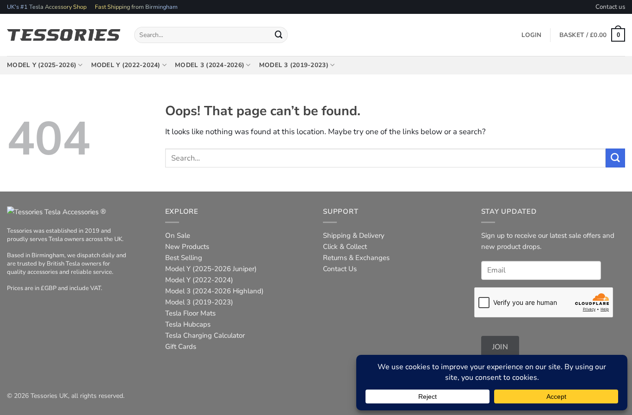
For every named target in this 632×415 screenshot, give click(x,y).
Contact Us (340, 268)
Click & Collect (345, 246)
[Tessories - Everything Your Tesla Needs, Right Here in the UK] (63, 35)
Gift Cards (180, 346)
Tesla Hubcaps (188, 324)
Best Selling (183, 257)
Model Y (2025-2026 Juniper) (211, 268)
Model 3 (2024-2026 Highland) (214, 291)
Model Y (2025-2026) (41, 65)
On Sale (177, 235)
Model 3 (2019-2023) (293, 65)
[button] (592, 35)
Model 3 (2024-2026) (209, 65)
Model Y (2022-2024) (126, 65)
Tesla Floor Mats (190, 313)
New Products (187, 246)
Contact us (610, 6)
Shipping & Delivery (353, 235)
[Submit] (279, 35)
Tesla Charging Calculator (205, 335)
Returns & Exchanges (356, 257)
